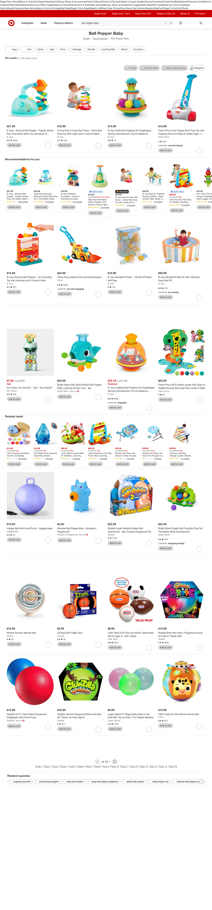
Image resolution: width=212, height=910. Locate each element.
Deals (10, 8)
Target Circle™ (100, 13)
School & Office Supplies (43, 4)
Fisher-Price (163, 137)
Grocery (148, 1)
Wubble (111, 534)
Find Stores (182, 8)
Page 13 (143, 766)
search (171, 23)
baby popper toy (160, 781)
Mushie (10, 636)
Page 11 (124, 766)
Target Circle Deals (80, 8)
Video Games (96, 4)
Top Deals (66, 8)
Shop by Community (173, 4)
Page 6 (80, 766)
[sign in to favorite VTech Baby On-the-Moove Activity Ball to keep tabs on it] (199, 726)
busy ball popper (75, 781)
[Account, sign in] (186, 23)
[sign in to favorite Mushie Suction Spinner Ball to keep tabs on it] (48, 645)
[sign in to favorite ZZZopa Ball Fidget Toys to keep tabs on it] (98, 645)
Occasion (138, 49)
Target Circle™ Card (121, 13)
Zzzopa (60, 636)
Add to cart (14, 145)
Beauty (184, 1)
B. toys (10, 137)
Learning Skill (108, 49)
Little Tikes (112, 639)
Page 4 (63, 766)
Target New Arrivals (10, 1)
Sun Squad (12, 390)
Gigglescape (12, 531)
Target (86, 38)
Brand (124, 49)
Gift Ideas (147, 4)
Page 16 (172, 766)
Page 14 (153, 766)
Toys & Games (63, 4)
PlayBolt (10, 720)
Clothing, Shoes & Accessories (70, 1)
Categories (27, 22)
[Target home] (11, 23)
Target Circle (170, 8)
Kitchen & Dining (110, 1)
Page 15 (163, 766)
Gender (91, 49)
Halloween (49, 1)
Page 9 (105, 766)
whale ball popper (135, 781)
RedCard (158, 8)
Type (51, 49)
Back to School (28, 1)
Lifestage (76, 49)
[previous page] (97, 761)
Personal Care (195, 1)
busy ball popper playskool (105, 781)
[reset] (165, 23)
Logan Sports (114, 720)
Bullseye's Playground (67, 534)
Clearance (18, 8)
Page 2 (47, 766)
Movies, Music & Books (115, 4)
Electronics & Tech (79, 4)
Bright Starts (63, 391)
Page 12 (134, 766)
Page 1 (38, 766)
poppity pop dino (22, 781)
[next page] (114, 761)
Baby (177, 1)
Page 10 (114, 766)
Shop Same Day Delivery (133, 8)
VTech (60, 280)
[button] (95, 191)
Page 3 (55, 766)
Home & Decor (94, 1)
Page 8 (97, 766)
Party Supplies (134, 4)
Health (17, 4)
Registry (150, 8)
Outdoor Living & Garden (131, 1)
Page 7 (89, 766)
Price (63, 49)
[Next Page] (204, 50)
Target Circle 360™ (143, 13)
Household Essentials (163, 1)
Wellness (25, 4)
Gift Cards (157, 4)
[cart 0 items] (201, 23)
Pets (12, 4)
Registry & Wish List (166, 13)
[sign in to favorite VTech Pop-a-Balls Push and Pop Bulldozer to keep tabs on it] (98, 294)
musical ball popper (48, 781)
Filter (14, 49)
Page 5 (72, 766)
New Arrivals (30, 8)
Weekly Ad (95, 8)
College (40, 1)
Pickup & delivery (63, 22)
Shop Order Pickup (110, 8)
